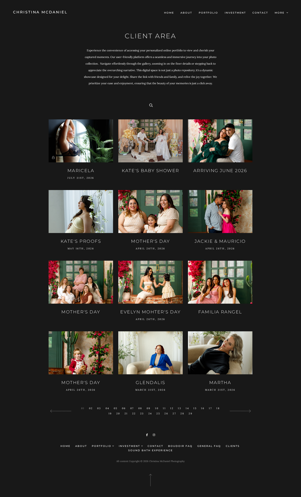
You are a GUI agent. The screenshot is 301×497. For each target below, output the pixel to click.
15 (195, 408)
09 (149, 408)
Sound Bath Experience (150, 450)
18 (218, 408)
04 (107, 408)
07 (132, 408)
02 (91, 408)
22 (134, 413)
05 (116, 408)
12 (171, 408)
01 (83, 408)
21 (126, 413)
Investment (235, 12)
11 (164, 408)
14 (187, 408)
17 (210, 408)
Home (169, 12)
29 (190, 413)
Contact (260, 12)
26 (166, 413)
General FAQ (209, 446)
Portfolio (208, 12)
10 (157, 408)
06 (124, 408)
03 (99, 408)
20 (118, 413)
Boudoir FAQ (180, 446)
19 (110, 413)
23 (142, 413)
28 (182, 413)
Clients (233, 446)
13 (179, 408)
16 (202, 408)
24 (150, 413)
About (186, 12)
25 (158, 413)
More (280, 12)
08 (140, 408)
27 (174, 413)
